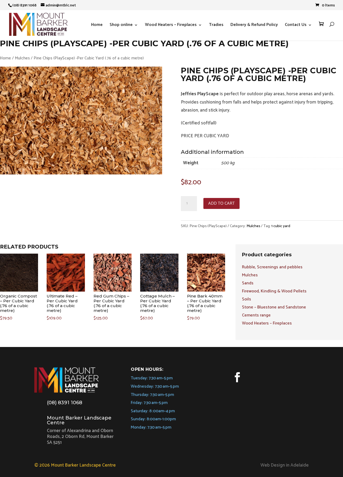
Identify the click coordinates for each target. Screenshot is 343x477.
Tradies (216, 25)
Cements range (256, 316)
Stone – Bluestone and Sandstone (274, 308)
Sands (247, 284)
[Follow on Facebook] (237, 377)
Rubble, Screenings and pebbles (272, 268)
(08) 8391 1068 (64, 403)
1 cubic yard (280, 226)
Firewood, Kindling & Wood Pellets (274, 292)
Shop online (121, 25)
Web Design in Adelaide (284, 465)
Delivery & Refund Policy (254, 25)
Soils (246, 300)
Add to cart (221, 203)
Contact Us (296, 25)
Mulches (22, 58)
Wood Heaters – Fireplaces (171, 25)
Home (97, 25)
